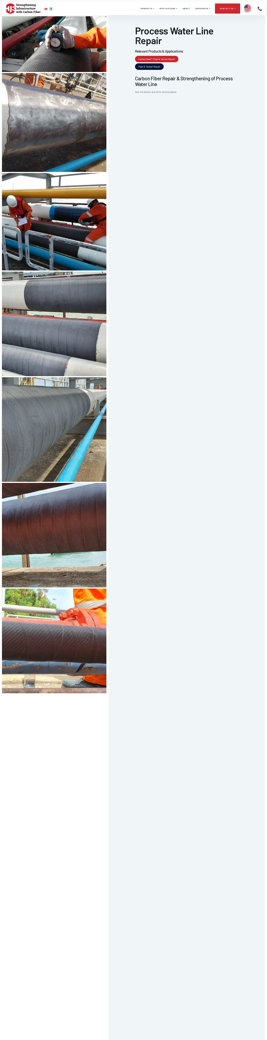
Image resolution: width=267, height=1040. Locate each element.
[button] (147, 8)
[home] (23, 8)
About (186, 8)
